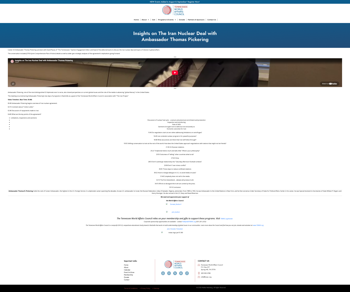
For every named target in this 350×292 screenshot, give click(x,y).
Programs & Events (166, 20)
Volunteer (180, 229)
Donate (182, 20)
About (144, 20)
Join (153, 20)
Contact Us (211, 20)
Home (136, 20)
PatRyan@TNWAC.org (189, 222)
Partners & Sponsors (196, 20)
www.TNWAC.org (258, 225)
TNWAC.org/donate (226, 219)
